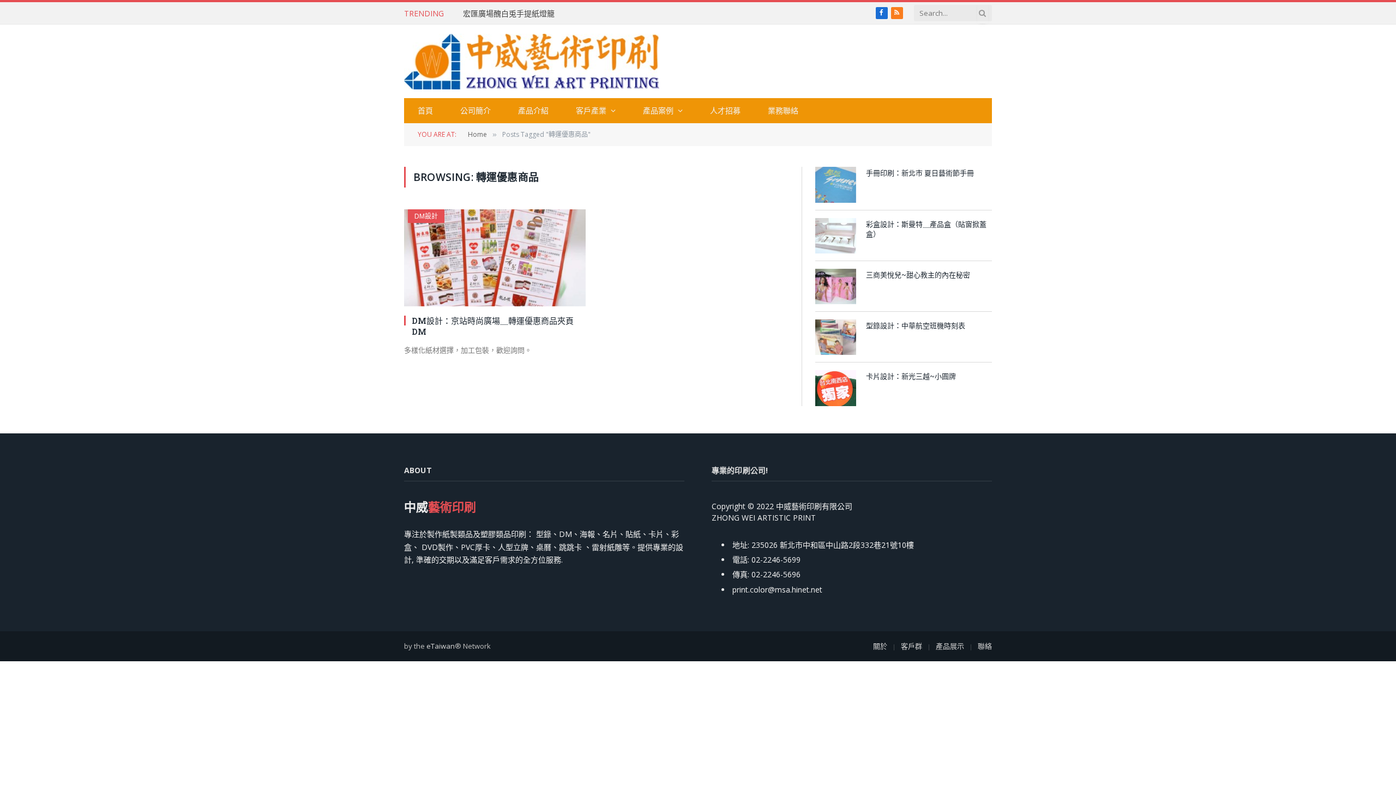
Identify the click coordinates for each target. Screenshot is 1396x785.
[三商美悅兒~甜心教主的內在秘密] (835, 286)
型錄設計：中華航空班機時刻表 (915, 325)
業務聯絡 (783, 110)
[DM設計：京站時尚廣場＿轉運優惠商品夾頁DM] (495, 257)
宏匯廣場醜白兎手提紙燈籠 (509, 14)
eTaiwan (440, 646)
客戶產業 (591, 110)
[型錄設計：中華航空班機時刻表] (835, 337)
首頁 (425, 110)
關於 (880, 646)
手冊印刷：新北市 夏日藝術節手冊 (920, 173)
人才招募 (725, 110)
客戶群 (911, 646)
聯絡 (985, 646)
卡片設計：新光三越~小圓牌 (911, 376)
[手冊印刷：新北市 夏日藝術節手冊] (835, 184)
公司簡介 (475, 110)
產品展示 (950, 646)
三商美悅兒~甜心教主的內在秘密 (918, 275)
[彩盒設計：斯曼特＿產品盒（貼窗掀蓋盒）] (835, 235)
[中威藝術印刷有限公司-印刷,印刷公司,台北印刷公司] (531, 61)
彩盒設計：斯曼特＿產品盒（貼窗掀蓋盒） (926, 229)
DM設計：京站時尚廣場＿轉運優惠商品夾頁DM (493, 326)
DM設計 (426, 216)
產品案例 (658, 110)
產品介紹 (533, 110)
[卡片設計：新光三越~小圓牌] (835, 388)
